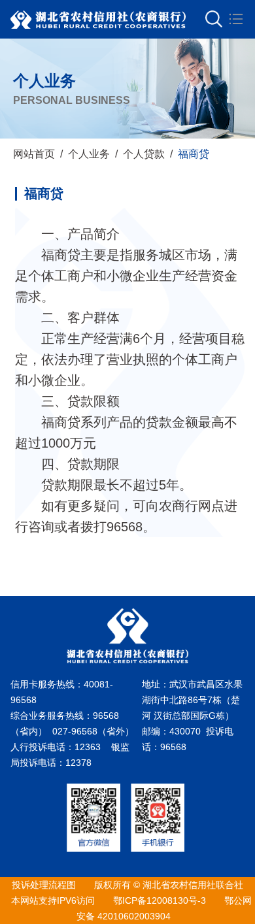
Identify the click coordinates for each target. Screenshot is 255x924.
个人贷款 (144, 153)
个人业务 (89, 153)
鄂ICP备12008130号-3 (159, 900)
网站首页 (34, 153)
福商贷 (193, 153)
